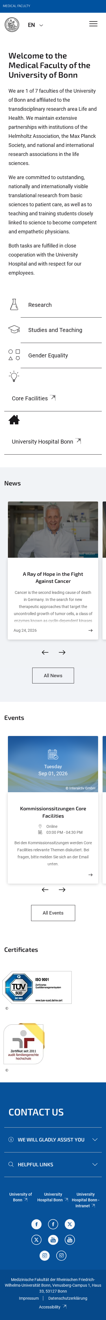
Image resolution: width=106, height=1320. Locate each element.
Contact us (36, 1111)
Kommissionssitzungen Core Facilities (53, 812)
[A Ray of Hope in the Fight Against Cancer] (90, 630)
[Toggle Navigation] (93, 24)
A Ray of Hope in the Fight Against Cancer (53, 577)
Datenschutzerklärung (67, 1298)
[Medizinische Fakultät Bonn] (12, 24)
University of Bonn (20, 1197)
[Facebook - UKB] (53, 1225)
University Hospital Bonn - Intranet (85, 1200)
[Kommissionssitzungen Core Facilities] (90, 875)
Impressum (29, 1298)
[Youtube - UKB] (70, 1240)
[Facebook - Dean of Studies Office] (36, 1225)
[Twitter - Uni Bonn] (70, 1225)
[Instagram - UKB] (61, 1256)
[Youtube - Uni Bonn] (53, 1240)
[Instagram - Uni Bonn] (45, 1256)
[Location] (30, 826)
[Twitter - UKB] (36, 1240)
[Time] (30, 832)
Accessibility (49, 1307)
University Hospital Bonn (50, 1197)
